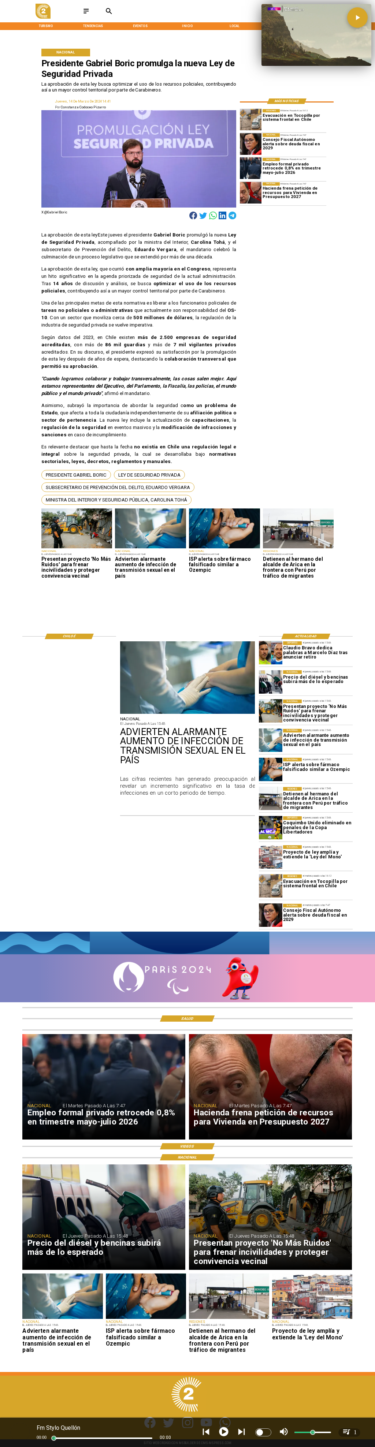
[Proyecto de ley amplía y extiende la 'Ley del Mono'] (270, 857)
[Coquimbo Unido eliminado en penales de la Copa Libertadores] (270, 828)
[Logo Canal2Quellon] (43, 17)
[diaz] (270, 653)
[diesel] (270, 682)
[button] (76, 475)
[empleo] (250, 168)
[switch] (263, 1432)
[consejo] (250, 144)
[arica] (270, 798)
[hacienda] (250, 193)
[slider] (53, 1438)
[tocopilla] (250, 120)
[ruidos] (270, 711)
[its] (270, 740)
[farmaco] (270, 769)
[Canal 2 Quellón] (86, 14)
